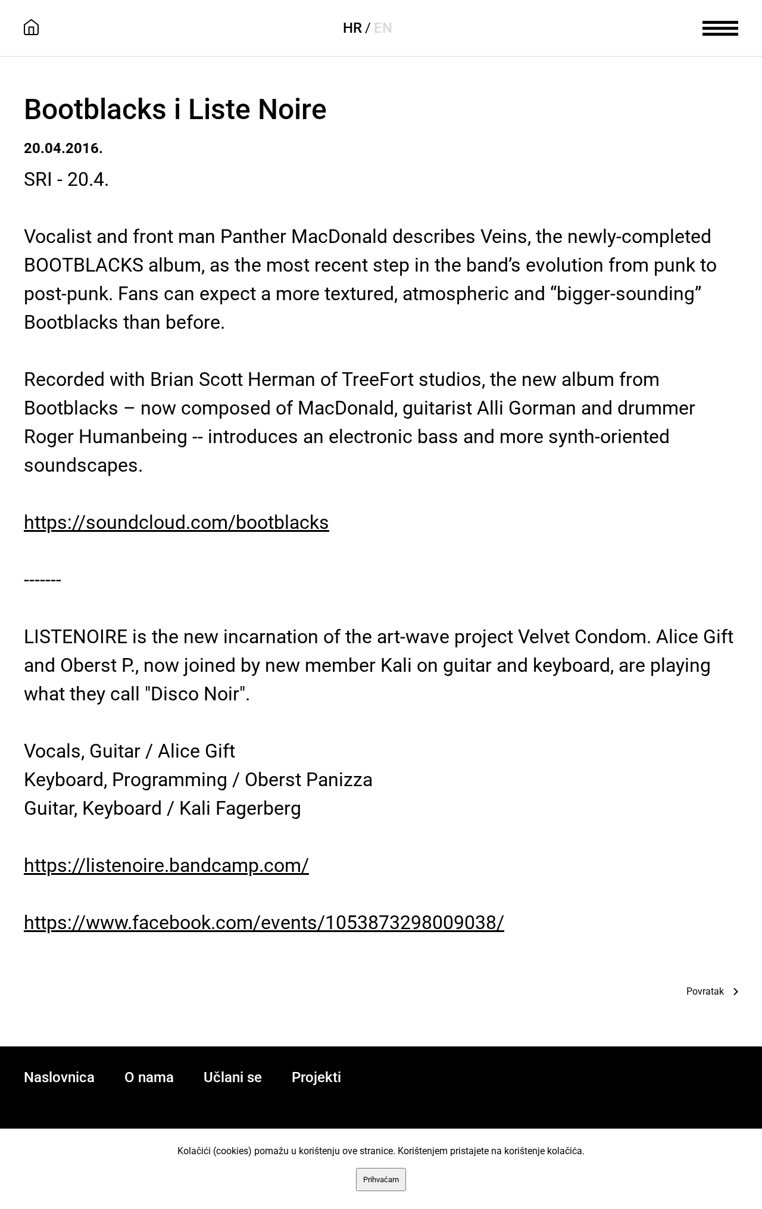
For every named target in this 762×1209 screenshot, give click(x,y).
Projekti (316, 1077)
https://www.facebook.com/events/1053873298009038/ (264, 922)
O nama (149, 1077)
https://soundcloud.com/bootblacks (176, 522)
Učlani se (233, 1077)
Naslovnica (59, 1077)
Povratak (705, 991)
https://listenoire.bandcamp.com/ (166, 865)
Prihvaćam (381, 1179)
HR (352, 28)
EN (383, 28)
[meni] (720, 26)
